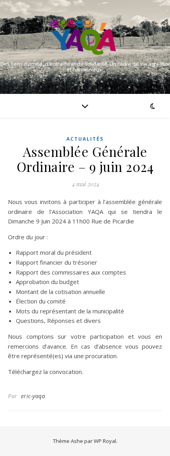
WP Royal (105, 441)
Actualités (85, 138)
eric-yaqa (33, 396)
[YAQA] (85, 37)
